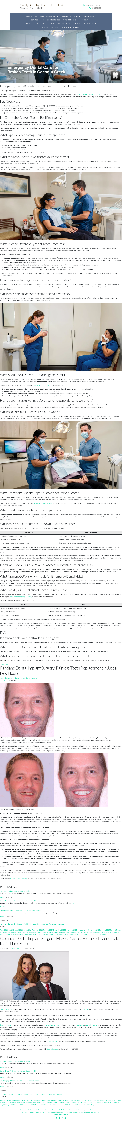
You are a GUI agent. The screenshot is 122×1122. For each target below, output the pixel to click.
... (74, 893)
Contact (84, 20)
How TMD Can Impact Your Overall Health (21, 901)
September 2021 (85, 934)
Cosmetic (60, 924)
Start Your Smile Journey (45, 16)
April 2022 (11, 934)
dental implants (92, 1025)
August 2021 (95, 934)
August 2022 (101, 932)
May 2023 (7, 932)
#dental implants (6, 678)
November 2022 (67, 932)
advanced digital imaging (53, 1025)
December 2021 (51, 934)
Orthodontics (34, 924)
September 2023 (94, 930)
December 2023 (59, 930)
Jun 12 (2, 916)
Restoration (4, 664)
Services (34, 20)
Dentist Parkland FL (50, 27)
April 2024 (19, 930)
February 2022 (29, 934)
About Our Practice (70, 16)
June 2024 (4, 930)
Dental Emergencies (51, 20)
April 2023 (15, 932)
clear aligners (79, 1025)
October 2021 (74, 934)
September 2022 (90, 932)
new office (85, 1009)
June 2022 (117, 932)
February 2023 (33, 932)
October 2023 (82, 930)
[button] (95, 8)
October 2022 (78, 932)
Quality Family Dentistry (19, 879)
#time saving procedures (28, 678)
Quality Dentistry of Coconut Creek (88, 94)
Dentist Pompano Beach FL (86, 24)
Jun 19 (2, 907)
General (3, 901)
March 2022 (19, 934)
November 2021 (63, 934)
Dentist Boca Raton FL (71, 27)
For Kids (27, 924)
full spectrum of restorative (43, 503)
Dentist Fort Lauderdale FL (36, 24)
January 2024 (48, 930)
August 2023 (105, 930)
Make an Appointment (93, 5)
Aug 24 (3, 680)
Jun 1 (22, 948)
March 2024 (27, 930)
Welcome (28, 16)
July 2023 (114, 930)
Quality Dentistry (6, 1009)
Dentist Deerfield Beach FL (62, 24)
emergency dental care (41, 385)
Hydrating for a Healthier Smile (19, 891)
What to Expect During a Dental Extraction (25, 910)
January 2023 (44, 932)
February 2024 (37, 930)
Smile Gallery (89, 16)
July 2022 (110, 932)
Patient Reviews (69, 20)
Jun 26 (2, 897)
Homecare (4, 891)
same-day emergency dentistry (21, 597)
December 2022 (55, 932)
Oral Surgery (5, 910)
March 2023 (23, 932)
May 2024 (11, 930)
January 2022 (40, 934)
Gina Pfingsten (13, 948)
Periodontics (44, 924)
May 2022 (3, 934)
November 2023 (71, 930)
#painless (16, 678)
